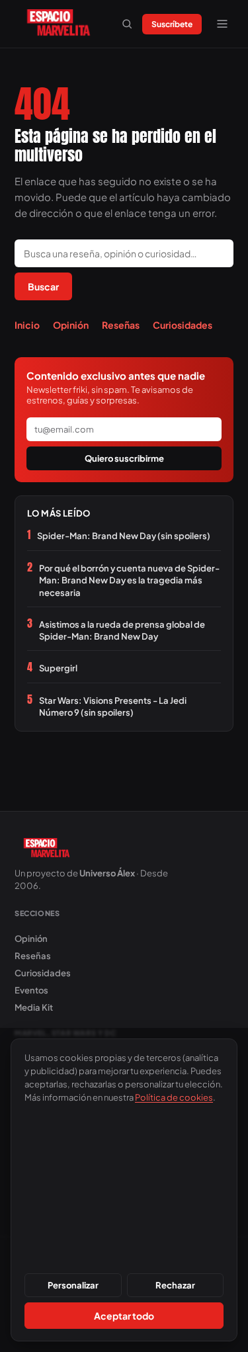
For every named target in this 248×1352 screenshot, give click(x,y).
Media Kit (34, 1007)
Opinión (71, 325)
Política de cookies (174, 1097)
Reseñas (121, 325)
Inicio (27, 325)
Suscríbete (171, 24)
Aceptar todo (124, 1316)
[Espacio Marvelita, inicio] (59, 23)
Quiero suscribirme (124, 458)
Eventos (31, 990)
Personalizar (73, 1285)
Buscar (43, 286)
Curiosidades (182, 325)
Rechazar (175, 1285)
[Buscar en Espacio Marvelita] (127, 24)
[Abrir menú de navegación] (222, 24)
